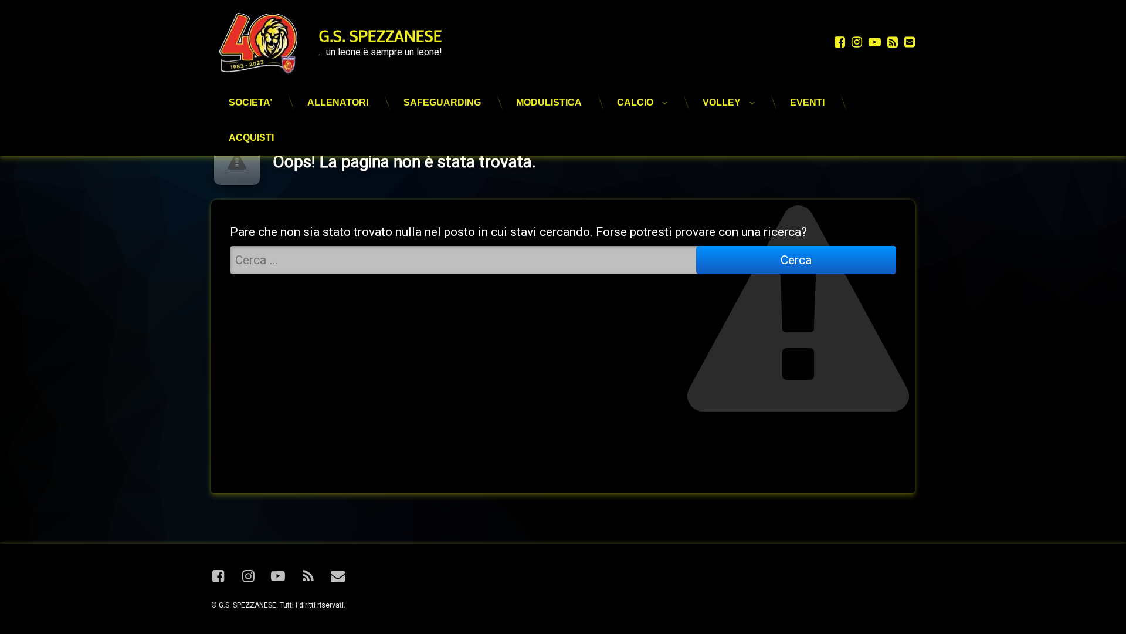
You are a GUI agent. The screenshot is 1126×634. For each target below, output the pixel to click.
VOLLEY (722, 102)
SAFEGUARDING (442, 102)
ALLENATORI (337, 102)
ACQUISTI (251, 138)
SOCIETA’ (250, 102)
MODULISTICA (549, 102)
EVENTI (807, 102)
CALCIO (635, 102)
